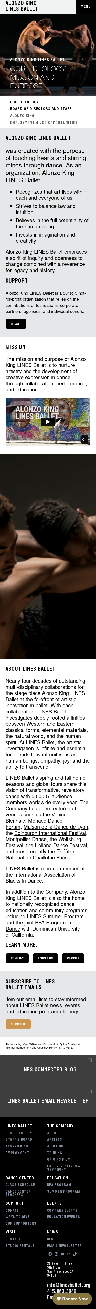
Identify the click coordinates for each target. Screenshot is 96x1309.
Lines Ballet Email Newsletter (48, 1101)
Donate (16, 324)
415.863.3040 (61, 1292)
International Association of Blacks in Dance (41, 877)
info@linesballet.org (68, 1286)
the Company (52, 891)
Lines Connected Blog (48, 1070)
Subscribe (18, 1024)
